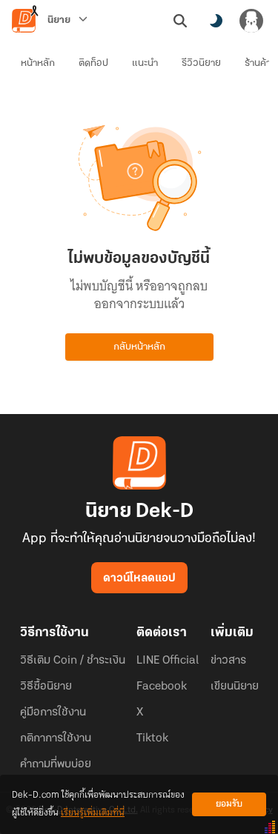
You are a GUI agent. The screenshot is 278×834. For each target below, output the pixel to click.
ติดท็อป (93, 63)
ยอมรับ (229, 804)
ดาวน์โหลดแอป (139, 578)
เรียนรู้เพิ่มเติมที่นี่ (93, 812)
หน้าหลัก (38, 63)
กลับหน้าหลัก (139, 347)
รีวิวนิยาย (201, 63)
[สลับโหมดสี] (216, 21)
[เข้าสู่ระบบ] (251, 21)
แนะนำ (145, 63)
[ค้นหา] (180, 21)
